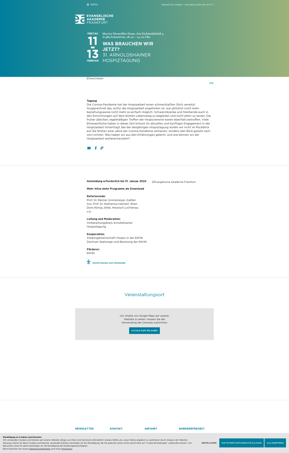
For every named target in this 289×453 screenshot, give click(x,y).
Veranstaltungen (171, 5)
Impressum (66, 449)
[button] (89, 148)
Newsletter (84, 428)
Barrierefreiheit (192, 428)
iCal (211, 83)
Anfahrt (150, 428)
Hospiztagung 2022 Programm (108, 263)
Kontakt (116, 428)
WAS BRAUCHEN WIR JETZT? (199, 5)
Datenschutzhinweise (39, 449)
